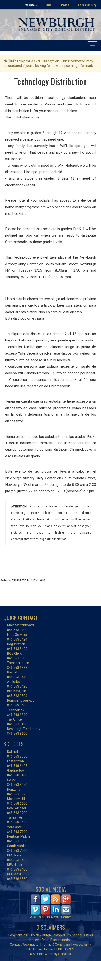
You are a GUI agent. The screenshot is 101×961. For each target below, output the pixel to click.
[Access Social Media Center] (51, 904)
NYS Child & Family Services (50, 954)
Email (49, 4)
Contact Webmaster (25, 944)
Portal (65, 4)
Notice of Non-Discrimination (50, 940)
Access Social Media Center (50, 917)
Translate (29, 4)
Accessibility (87, 4)
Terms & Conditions (56, 944)
